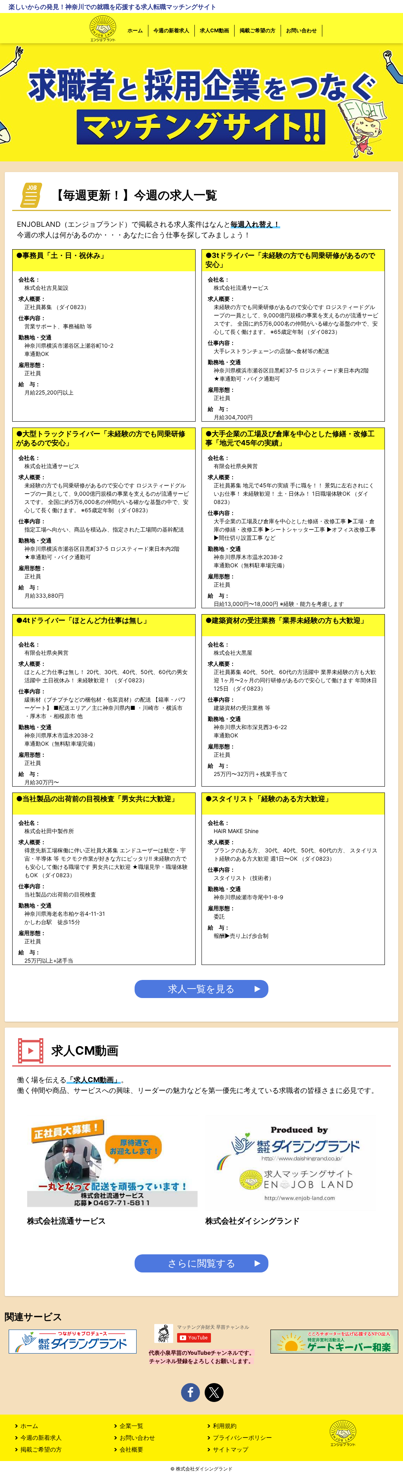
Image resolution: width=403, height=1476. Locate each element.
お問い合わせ (301, 30)
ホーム (135, 30)
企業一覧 (131, 1426)
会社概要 (131, 1449)
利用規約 (225, 1426)
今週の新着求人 (171, 30)
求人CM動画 (214, 30)
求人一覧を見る (201, 988)
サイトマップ (230, 1449)
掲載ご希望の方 (257, 30)
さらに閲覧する (202, 1263)
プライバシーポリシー (242, 1437)
